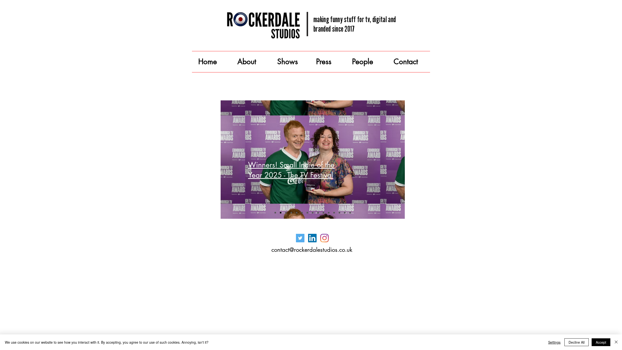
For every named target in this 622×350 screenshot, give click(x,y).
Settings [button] (554, 342)
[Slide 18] (345, 212)
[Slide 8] (307, 212)
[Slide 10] (312, 212)
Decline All (577, 342)
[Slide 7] (302, 212)
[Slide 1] (275, 212)
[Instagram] (324, 238)
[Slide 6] (296, 212)
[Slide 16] (334, 212)
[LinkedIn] (312, 238)
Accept (601, 342)
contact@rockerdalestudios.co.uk (311, 250)
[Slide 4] (286, 212)
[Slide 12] (318, 212)
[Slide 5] (291, 212)
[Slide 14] (323, 212)
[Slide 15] (328, 212)
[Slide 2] (280, 212)
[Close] (616, 342)
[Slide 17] (339, 212)
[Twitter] (300, 238)
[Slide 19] (350, 212)
